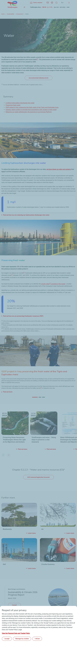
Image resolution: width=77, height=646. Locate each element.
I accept (6, 639)
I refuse (37, 639)
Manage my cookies (22, 639)
